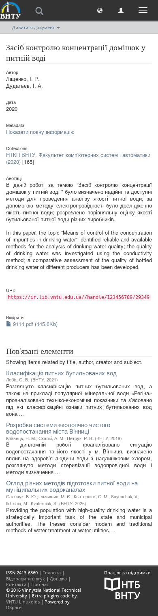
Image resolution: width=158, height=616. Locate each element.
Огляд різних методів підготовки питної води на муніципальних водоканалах (72, 486)
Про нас (40, 584)
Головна (52, 572)
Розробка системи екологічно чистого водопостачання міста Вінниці (58, 428)
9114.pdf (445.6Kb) (34, 324)
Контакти (16, 584)
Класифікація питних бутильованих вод (61, 372)
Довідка (58, 579)
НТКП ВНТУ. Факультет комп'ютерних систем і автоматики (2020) (78, 158)
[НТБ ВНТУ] (122, 587)
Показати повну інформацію (40, 131)
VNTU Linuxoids (23, 602)
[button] (100, 10)
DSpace (13, 607)
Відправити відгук (25, 579)
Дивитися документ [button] (34, 27)
